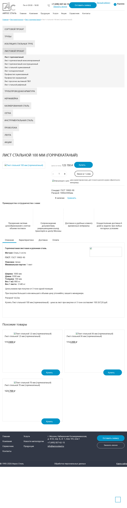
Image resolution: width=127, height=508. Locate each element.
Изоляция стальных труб (19, 44)
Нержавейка (11, 98)
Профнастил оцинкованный (16, 74)
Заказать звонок (60, 7)
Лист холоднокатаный (14, 71)
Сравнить (71, 198)
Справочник (74, 13)
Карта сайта (121, 464)
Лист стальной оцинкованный (17, 67)
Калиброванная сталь (17, 106)
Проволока (11, 127)
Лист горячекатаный (33, 20)
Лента (8, 135)
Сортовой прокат (14, 29)
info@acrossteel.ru (56, 446)
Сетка (8, 113)
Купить (82, 165)
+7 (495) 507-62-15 (60, 4)
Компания (33, 13)
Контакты (86, 13)
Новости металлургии (34, 441)
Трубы (8, 36)
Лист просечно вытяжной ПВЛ (17, 81)
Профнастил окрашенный (15, 78)
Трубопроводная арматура (20, 91)
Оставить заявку (83, 5)
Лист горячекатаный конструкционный (21, 64)
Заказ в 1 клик (84, 174)
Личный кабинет (103, 3)
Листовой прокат (16, 20)
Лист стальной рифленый (15, 85)
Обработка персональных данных (70, 464)
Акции (63, 13)
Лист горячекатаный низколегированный (22, 60)
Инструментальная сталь (19, 120)
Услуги (55, 13)
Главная (23, 13)
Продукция (45, 13)
